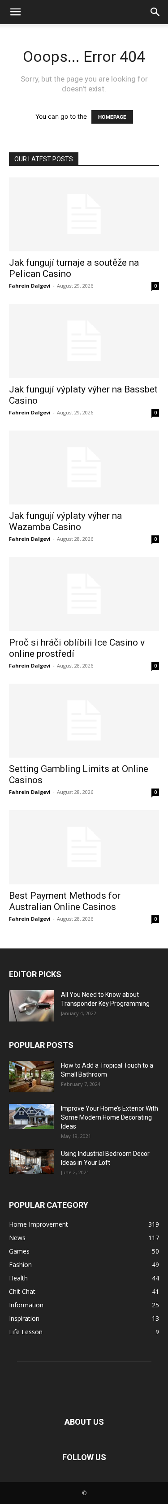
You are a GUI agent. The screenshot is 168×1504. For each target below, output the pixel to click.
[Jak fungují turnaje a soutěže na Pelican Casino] (84, 214)
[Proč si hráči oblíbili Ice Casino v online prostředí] (84, 594)
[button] (15, 12)
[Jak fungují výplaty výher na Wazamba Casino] (84, 467)
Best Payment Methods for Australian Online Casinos (65, 901)
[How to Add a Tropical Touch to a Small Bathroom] (31, 1076)
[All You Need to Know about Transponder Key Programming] (31, 1005)
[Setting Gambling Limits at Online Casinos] (84, 721)
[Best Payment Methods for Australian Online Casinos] (84, 847)
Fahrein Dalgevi (30, 285)
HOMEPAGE (112, 117)
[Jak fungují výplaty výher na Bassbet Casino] (84, 341)
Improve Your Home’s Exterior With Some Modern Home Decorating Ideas (109, 1117)
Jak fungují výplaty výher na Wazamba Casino (65, 521)
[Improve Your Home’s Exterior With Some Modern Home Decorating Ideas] (31, 1116)
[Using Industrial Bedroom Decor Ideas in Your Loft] (31, 1161)
